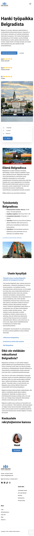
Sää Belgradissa (8, 345)
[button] (30, 4)
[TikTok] (7, 482)
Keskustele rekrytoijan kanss (9, 53)
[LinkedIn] (4, 482)
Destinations (21, 498)
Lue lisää (21, 53)
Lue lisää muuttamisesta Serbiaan (12, 238)
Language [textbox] (8, 127)
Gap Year (3, 514)
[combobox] (18, 128)
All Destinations (5, 512)
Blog (2, 517)
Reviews (20, 495)
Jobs (2, 509)
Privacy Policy (21, 500)
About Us (3, 519)
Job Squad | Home (22, 490)
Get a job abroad (22, 493)
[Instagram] (10, 482)
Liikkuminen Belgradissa (11, 337)
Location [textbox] (8, 130)
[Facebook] (2, 482)
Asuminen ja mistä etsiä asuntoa (13, 341)
